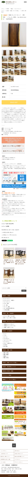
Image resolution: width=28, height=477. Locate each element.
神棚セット (5, 356)
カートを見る (3, 462)
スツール (5, 337)
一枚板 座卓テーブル (8, 327)
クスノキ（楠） (6, 306)
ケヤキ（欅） (6, 303)
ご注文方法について (4, 453)
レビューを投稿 (5, 226)
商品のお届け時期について (19, 456)
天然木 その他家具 (7, 330)
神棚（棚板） (6, 354)
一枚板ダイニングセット (8, 324)
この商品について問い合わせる (9, 234)
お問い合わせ (17, 450)
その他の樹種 (6, 309)
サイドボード (6, 341)
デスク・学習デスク (7, 343)
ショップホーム (3, 450)
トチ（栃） (5, 305)
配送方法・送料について (5, 456)
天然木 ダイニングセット (9, 321)
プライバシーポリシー (19, 462)
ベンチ (4, 335)
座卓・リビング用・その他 (9, 317)
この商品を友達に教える (7, 232)
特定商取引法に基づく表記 (5, 459)
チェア (4, 333)
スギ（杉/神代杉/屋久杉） (9, 308)
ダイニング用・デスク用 (8, 316)
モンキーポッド (18, 8)
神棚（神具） (6, 357)
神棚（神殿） (6, 352)
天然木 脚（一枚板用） (8, 313)
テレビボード (6, 338)
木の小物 (5, 346)
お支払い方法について (19, 453)
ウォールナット (6, 301)
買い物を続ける (5, 237)
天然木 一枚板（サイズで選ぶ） (13, 10)
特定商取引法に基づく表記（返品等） (11, 229)
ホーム (3, 8)
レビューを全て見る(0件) (8, 223)
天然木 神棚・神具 (7, 350)
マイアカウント (17, 459)
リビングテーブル (7, 340)
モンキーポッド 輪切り (8, 300)
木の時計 (5, 344)
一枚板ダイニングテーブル (9, 325)
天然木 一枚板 (9, 8)
